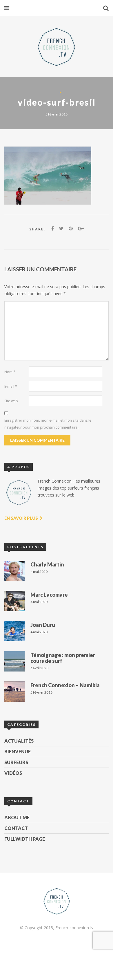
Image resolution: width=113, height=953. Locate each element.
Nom (9, 371)
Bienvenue (17, 751)
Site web (11, 400)
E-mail (10, 386)
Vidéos (13, 773)
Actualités (19, 740)
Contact (16, 828)
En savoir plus (21, 518)
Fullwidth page (24, 839)
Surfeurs (16, 762)
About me (17, 817)
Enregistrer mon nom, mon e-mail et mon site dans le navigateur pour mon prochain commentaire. (47, 424)
